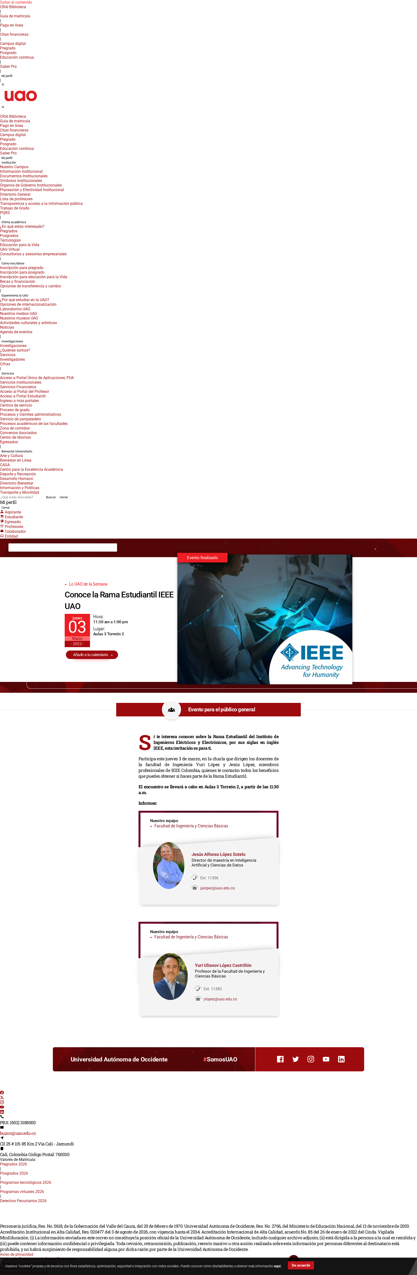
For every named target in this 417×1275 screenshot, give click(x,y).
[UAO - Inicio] (20, 102)
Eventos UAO (32, 547)
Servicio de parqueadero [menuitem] (20, 419)
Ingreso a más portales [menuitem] (19, 400)
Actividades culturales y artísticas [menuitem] (28, 322)
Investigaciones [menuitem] (12, 341)
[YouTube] (2, 1107)
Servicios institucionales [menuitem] (20, 382)
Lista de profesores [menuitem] (16, 199)
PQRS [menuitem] (5, 212)
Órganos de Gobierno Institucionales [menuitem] (31, 185)
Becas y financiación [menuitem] (17, 281)
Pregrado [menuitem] (7, 48)
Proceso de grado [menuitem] (15, 410)
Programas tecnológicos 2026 (25, 1182)
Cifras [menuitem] (5, 364)
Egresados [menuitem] (9, 442)
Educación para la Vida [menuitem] (19, 245)
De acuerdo (301, 1265)
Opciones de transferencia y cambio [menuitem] (30, 286)
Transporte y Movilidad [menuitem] (19, 492)
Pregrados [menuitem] (8, 231)
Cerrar (64, 497)
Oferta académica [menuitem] (13, 222)
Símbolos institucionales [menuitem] (21, 180)
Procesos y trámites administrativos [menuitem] (30, 414)
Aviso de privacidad (16, 1254)
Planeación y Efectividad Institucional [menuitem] (32, 189)
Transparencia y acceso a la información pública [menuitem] (41, 203)
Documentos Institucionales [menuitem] (24, 176)
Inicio (16, 547)
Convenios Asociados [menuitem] (18, 432)
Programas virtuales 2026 (22, 1191)
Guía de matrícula (15, 16)
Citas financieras (14, 34)
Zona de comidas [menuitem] (15, 428)
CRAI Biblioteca (13, 7)
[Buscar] (3, 85)
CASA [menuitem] (5, 465)
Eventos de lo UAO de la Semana (67, 547)
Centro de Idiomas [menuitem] (15, 437)
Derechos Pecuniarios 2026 (23, 1201)
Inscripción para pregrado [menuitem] (21, 267)
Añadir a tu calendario (90, 654)
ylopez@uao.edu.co (220, 999)
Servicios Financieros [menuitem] (18, 387)
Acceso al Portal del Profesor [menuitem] (24, 391)
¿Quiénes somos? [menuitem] (15, 350)
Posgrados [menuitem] (9, 235)
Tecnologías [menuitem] (10, 240)
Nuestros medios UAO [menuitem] (18, 313)
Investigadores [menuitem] (12, 359)
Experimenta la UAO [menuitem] (14, 295)
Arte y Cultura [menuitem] (11, 455)
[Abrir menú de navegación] (8, 108)
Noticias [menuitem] (7, 327)
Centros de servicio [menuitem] (16, 405)
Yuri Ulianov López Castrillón (223, 965)
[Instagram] (2, 1103)
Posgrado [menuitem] (8, 52)
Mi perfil (6, 76)
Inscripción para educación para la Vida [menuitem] (33, 277)
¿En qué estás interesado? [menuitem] (22, 226)
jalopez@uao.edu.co (217, 888)
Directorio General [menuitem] (15, 194)
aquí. (278, 1266)
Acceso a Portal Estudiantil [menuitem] (23, 396)
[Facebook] (2, 1093)
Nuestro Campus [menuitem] (14, 167)
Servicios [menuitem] (7, 355)
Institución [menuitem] (8, 162)
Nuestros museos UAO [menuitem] (19, 318)
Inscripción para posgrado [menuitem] (22, 272)
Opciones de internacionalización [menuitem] (28, 304)
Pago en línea (11, 25)
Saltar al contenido (16, 2)
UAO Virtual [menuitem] (10, 249)
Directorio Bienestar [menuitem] (16, 483)
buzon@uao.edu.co (18, 1133)
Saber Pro (8, 66)
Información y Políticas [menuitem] (19, 487)
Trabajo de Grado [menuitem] (14, 208)
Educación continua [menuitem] (17, 57)
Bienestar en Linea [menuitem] (15, 460)
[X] (2, 1098)
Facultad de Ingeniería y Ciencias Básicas (190, 826)
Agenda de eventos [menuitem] (16, 332)
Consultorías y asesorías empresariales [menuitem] (33, 254)
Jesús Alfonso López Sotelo (218, 854)
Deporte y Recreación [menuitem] (18, 474)
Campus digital (13, 43)
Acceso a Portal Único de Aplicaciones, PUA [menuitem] (37, 377)
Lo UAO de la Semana (87, 584)
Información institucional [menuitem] (21, 171)
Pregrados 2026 (13, 1164)
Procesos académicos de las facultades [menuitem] (34, 423)
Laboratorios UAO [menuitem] (15, 309)
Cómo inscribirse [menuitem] (12, 263)
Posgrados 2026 (14, 1173)
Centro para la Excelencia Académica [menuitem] (31, 469)
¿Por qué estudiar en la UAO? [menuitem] (24, 300)
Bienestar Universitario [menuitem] (16, 451)
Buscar (51, 497)
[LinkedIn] (2, 1112)
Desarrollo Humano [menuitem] (16, 478)
